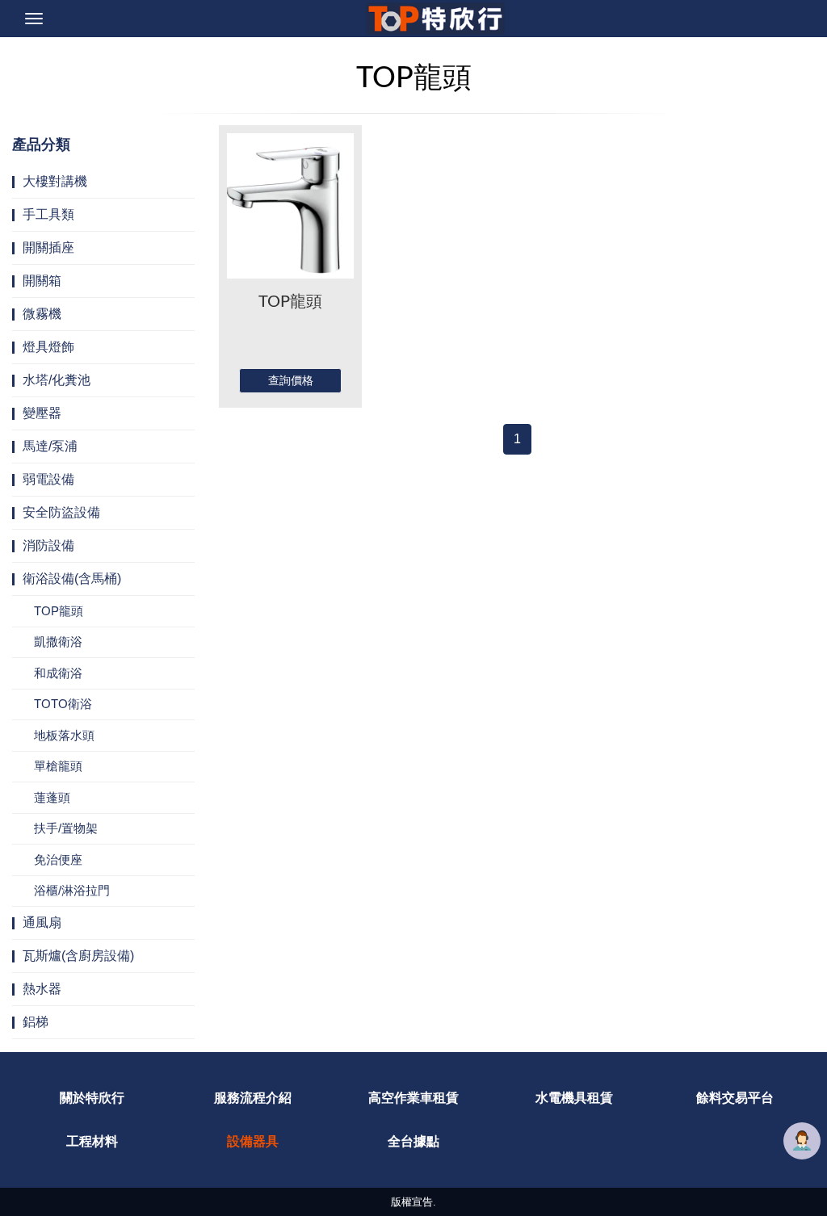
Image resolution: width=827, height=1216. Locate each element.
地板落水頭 (64, 735)
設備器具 (253, 1141)
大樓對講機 (55, 181)
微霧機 (42, 314)
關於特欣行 (92, 1098)
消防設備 (48, 545)
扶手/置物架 (66, 828)
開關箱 (42, 280)
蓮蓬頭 (52, 797)
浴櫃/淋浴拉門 (72, 890)
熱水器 (42, 989)
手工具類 (48, 214)
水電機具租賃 (574, 1098)
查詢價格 (290, 380)
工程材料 (92, 1141)
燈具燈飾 (48, 347)
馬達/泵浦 (50, 446)
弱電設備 (48, 479)
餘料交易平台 (735, 1098)
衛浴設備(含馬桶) (72, 578)
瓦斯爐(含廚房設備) (78, 955)
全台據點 (413, 1141)
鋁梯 (35, 1022)
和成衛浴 (58, 673)
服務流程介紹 (253, 1098)
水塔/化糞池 (56, 380)
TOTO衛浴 (63, 704)
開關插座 (48, 247)
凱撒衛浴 (58, 641)
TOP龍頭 (58, 611)
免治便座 (58, 859)
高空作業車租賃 (413, 1098)
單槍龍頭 (58, 766)
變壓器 (42, 413)
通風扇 (42, 922)
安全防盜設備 (61, 512)
